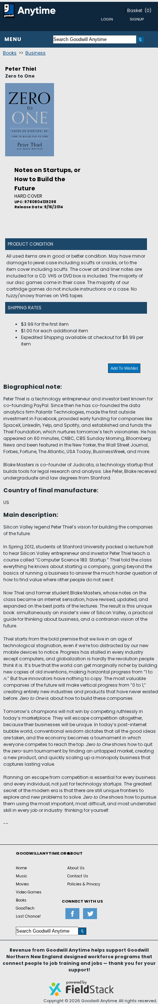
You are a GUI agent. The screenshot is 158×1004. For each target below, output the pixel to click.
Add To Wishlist (124, 368)
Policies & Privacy (83, 884)
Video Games (29, 892)
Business (35, 53)
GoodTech (25, 908)
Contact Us (77, 876)
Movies (22, 884)
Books (10, 53)
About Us (76, 868)
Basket (134, 10)
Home (21, 868)
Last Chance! (28, 916)
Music (21, 876)
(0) (148, 10)
